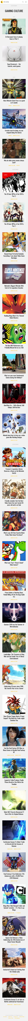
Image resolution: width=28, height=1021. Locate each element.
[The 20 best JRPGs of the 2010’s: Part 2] (14, 182)
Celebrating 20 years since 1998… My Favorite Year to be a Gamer (14, 687)
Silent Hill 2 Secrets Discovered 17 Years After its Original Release (14, 813)
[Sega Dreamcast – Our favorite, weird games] (14, 53)
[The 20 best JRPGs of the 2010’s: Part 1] (14, 212)
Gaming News (18, 755)
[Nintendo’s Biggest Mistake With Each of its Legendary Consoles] (14, 274)
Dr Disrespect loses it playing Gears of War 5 (14, 38)
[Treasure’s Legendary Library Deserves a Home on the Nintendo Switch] (14, 457)
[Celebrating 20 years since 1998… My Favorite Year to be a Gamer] (14, 674)
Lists (5, 174)
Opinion (6, 141)
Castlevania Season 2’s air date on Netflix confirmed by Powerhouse (14, 1000)
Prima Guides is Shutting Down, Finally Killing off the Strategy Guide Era (14, 594)
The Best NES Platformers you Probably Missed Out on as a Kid (14, 346)
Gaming (10, 105)
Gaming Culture (14, 42)
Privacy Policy (21, 1016)
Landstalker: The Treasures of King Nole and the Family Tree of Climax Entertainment (14, 656)
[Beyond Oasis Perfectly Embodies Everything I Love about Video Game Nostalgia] (14, 242)
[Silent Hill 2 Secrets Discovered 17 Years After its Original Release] (14, 800)
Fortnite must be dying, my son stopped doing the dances (14, 131)
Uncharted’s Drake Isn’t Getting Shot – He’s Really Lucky (14, 970)
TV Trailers (18, 912)
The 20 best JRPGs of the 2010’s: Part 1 (14, 225)
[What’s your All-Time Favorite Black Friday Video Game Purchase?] (14, 521)
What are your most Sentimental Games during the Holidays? (14, 376)
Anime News (9, 849)
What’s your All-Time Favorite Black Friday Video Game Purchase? (14, 534)
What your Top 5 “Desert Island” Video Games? (14, 564)
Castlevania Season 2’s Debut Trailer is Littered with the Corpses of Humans (14, 844)
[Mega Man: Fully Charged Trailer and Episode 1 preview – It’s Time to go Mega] (14, 894)
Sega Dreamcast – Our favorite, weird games (14, 65)
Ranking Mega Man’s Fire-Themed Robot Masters (14, 317)
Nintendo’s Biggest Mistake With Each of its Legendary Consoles (14, 287)
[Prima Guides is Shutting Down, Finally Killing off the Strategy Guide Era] (14, 581)
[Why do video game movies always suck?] (14, 148)
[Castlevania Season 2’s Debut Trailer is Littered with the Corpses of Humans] (14, 830)
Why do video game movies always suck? (14, 161)
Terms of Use (10, 1018)
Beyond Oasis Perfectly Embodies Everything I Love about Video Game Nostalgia (14, 256)
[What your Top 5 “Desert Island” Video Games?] (14, 551)
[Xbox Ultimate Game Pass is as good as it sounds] (14, 89)
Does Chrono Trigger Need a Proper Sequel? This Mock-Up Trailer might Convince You (14, 718)
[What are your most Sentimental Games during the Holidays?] (14, 364)
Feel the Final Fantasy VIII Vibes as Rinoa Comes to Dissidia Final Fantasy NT (14, 750)
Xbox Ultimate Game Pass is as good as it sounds (14, 101)
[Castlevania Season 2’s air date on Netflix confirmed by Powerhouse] (14, 988)
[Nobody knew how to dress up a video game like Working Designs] (14, 423)
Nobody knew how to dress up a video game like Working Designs (14, 436)
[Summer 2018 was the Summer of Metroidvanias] (14, 613)
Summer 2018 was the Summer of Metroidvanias (14, 625)
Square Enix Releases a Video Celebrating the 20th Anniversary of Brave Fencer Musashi (14, 940)
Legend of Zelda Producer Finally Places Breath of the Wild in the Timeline (14, 782)
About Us (10, 1016)
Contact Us (16, 1016)
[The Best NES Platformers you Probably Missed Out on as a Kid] (14, 334)
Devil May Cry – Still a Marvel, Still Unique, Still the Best (14, 406)
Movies (18, 165)
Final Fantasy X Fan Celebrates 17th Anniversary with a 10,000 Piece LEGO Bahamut (14, 876)
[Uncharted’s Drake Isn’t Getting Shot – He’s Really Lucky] (14, 958)
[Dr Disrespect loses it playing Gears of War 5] (14, 26)
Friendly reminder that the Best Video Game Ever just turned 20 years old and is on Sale (14, 503)
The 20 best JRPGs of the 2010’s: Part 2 (14, 195)
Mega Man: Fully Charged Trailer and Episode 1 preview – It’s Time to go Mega (14, 908)
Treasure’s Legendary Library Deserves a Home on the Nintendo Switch (14, 471)
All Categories (17, 1018)
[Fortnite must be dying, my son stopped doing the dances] (14, 119)
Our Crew (5, 1016)
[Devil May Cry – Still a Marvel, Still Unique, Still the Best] (14, 393)
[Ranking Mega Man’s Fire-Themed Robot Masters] (14, 304)
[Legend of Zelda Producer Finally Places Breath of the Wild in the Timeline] (14, 768)
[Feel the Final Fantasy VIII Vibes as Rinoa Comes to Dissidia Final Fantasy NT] (14, 736)
